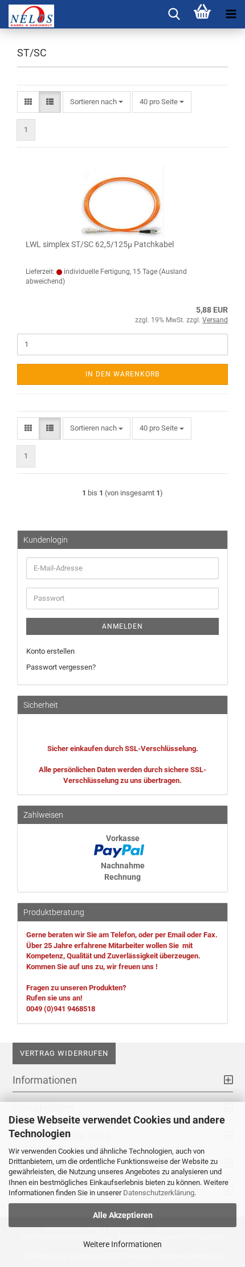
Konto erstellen (50, 651)
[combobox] (96, 102)
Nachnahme (123, 865)
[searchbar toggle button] (174, 14)
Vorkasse (123, 838)
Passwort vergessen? (61, 667)
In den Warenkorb (122, 374)
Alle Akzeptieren (123, 1215)
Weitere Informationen (122, 1244)
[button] (28, 102)
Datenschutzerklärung (158, 1192)
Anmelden (122, 626)
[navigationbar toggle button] (231, 14)
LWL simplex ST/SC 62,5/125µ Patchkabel (100, 244)
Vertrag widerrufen (64, 1053)
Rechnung (122, 876)
